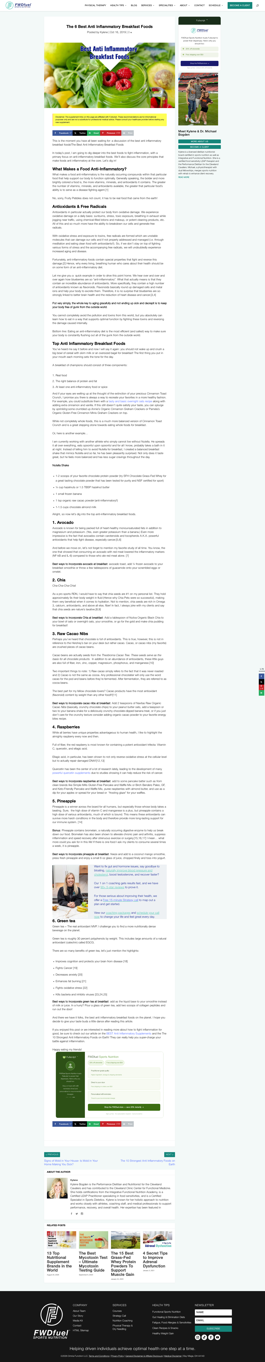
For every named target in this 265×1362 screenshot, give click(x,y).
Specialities (166, 5)
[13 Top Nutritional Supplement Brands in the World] (61, 1240)
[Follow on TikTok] (204, 1337)
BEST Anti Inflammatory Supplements (128, 1034)
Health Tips (117, 5)
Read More (183, 177)
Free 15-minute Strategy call (120, 900)
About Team (79, 1311)
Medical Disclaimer (173, 1356)
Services (146, 5)
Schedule (215, 5)
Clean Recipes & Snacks (165, 1328)
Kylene (74, 1180)
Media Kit (78, 1321)
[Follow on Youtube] (217, 1337)
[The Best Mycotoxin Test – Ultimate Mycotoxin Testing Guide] (93, 1240)
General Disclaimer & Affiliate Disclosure (144, 1356)
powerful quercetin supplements (71, 773)
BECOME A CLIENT (240, 5)
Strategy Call (119, 1316)
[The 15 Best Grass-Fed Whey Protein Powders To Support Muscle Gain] (125, 1240)
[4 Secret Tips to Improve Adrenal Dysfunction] (157, 1240)
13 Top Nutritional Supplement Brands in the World (59, 1262)
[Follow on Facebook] (211, 1337)
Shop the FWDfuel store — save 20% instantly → (124, 1107)
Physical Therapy (95, 5)
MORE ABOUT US (199, 142)
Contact (199, 5)
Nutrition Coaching (122, 1321)
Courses (117, 1311)
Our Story (78, 1316)
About (183, 5)
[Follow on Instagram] (197, 1337)
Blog (134, 5)
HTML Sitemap (81, 1330)
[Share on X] (261, 682)
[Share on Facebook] (261, 676)
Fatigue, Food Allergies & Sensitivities (171, 1323)
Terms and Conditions (99, 1356)
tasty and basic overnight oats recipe (130, 401)
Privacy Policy (117, 1356)
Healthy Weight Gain (163, 1333)
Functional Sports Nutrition (166, 1312)
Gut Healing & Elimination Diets (168, 1317)
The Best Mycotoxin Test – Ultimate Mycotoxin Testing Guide (93, 1262)
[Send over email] (261, 693)
